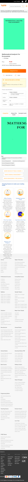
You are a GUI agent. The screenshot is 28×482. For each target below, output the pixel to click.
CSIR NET (17, 314)
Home (2, 10)
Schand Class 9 (4, 360)
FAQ (1, 458)
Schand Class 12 (4, 355)
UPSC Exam (17, 289)
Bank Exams (17, 280)
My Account (17, 458)
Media (2, 466)
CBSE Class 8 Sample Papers (21, 305)
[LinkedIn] (23, 461)
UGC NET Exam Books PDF (6, 411)
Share (19, 75)
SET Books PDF (4, 416)
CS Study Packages (5, 289)
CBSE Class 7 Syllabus (5, 302)
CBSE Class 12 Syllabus (6, 294)
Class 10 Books (4, 265)
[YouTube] (26, 457)
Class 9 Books (4, 267)
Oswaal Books (4, 268)
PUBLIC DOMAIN (13, 92)
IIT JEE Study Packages (19, 384)
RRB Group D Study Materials (21, 368)
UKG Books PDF (18, 361)
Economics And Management (19, 161)
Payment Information (3, 469)
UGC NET (17, 313)
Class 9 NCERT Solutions (6, 324)
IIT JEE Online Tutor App (20, 423)
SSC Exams (17, 287)
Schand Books (4, 285)
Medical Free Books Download (7, 440)
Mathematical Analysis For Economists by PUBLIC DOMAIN (12, 158)
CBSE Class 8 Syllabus (5, 301)
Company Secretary (19, 321)
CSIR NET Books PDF (5, 414)
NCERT (2, 272)
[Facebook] (23, 457)
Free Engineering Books (20, 262)
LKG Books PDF (18, 360)
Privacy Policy (2, 461)
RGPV (16, 272)
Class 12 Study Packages (20, 382)
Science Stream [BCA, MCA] (20, 265)
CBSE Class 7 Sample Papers (21, 307)
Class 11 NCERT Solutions (6, 314)
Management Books (19, 263)
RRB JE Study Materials (19, 367)
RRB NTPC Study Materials (20, 370)
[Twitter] (24, 457)
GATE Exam (17, 282)
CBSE (2, 270)
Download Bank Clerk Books (6, 368)
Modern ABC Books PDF (6, 339)
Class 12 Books (4, 262)
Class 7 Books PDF (19, 355)
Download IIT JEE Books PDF (21, 411)
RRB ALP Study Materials (20, 373)
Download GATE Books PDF (20, 416)
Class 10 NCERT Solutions (6, 316)
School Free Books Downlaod (7, 445)
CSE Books (3, 399)
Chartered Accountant (19, 319)
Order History (17, 460)
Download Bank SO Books (6, 370)
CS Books (3, 280)
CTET (16, 318)
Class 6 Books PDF (19, 356)
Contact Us (2, 451)
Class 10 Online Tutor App (20, 428)
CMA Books (3, 282)
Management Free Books (17, 10)
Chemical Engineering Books (7, 405)
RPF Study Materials (19, 372)
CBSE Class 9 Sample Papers (21, 304)
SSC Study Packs (18, 387)
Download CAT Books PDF (20, 417)
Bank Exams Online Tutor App (21, 425)
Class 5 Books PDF (19, 358)
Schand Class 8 (4, 361)
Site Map (9, 465)
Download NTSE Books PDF (20, 414)
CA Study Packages (5, 287)
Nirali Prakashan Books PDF (6, 330)
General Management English (8, 163)
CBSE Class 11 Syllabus (6, 296)
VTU (16, 270)
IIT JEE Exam (17, 284)
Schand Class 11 (4, 356)
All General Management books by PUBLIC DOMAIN (17, 94)
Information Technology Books (7, 404)
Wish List (16, 461)
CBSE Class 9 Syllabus (5, 299)
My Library (17, 463)
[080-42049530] (22, 1)
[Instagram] (24, 461)
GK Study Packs (18, 385)
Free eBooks (7, 10)
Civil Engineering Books (6, 400)
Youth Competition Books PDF (7, 331)
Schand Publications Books (6, 353)
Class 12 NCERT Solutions (6, 313)
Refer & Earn (17, 456)
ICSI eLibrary (10, 456)
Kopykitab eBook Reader (10, 460)
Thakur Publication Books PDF (7, 333)
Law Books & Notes (19, 273)
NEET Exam (17, 285)
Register (18, 1)
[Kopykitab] (3, 5)
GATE (16, 316)
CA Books (3, 279)
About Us (2, 456)
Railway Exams (18, 279)
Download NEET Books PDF (20, 413)
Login (15, 1)
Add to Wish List (9, 75)
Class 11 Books (4, 263)
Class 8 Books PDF (19, 353)
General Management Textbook (8, 165)
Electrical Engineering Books (6, 402)
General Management (5, 11)
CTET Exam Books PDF (5, 413)
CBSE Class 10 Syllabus (6, 297)
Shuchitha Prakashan (5, 284)
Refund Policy (2, 472)
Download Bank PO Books (6, 367)
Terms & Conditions (3, 464)
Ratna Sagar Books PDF (6, 334)
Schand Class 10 (4, 358)
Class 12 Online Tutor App (20, 426)
